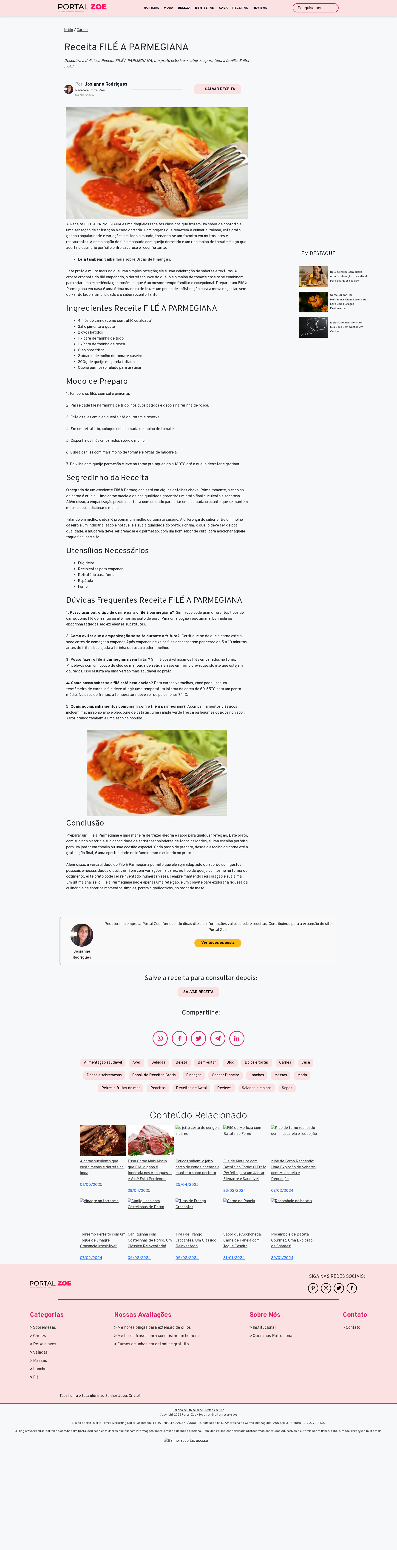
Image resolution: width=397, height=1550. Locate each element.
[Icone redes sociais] (160, 1038)
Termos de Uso (214, 1410)
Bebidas (158, 1062)
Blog (230, 1062)
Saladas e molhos (257, 1088)
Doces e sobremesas (104, 1075)
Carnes (82, 30)
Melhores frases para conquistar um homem (158, 1336)
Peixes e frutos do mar (120, 1088)
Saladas (40, 1352)
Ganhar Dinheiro (225, 1075)
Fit (35, 1377)
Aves (136, 1062)
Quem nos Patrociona (272, 1336)
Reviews (224, 1088)
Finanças (193, 1075)
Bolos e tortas (257, 1062)
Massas (280, 1075)
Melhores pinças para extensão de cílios (154, 1327)
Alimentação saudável (103, 1062)
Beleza (181, 1062)
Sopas (287, 1088)
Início (68, 30)
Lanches (257, 1075)
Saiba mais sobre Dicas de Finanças (137, 259)
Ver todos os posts (218, 942)
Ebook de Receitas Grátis (154, 1075)
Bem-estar (207, 1062)
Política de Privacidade (188, 1410)
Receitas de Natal (191, 1088)
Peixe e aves (44, 1344)
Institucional (264, 1327)
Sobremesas (44, 1327)
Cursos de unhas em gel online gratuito (153, 1344)
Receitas (158, 1088)
